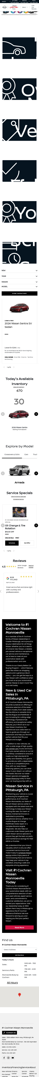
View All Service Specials (18, 496)
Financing (17, 1067)
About (32, 1067)
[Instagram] (8, 1058)
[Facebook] (4, 1058)
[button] (19, 995)
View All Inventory (18, 387)
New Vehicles (6, 1071)
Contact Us (11, 1033)
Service (25, 1067)
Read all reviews (31, 566)
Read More (19, 927)
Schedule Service (18, 499)
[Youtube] (13, 1058)
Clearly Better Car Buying (33, 1073)
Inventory (7, 1067)
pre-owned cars (12, 749)
